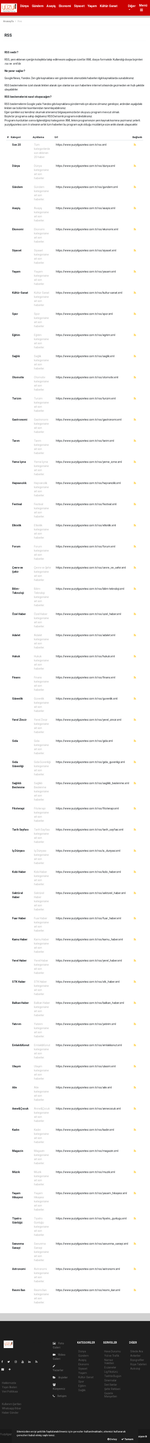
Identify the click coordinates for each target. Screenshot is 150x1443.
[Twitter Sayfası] (10, 1361)
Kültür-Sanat (108, 6)
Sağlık (82, 1390)
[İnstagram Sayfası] (17, 1361)
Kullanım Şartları (11, 1404)
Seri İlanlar (110, 1384)
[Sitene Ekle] (11, 1369)
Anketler (135, 1355)
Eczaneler (110, 1367)
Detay (113, 1439)
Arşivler (63, 1377)
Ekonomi (65, 6)
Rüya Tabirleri (138, 1364)
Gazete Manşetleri (110, 1395)
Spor (81, 1381)
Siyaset (79, 6)
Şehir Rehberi (112, 1389)
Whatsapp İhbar (11, 1408)
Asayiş (51, 6)
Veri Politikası (10, 1391)
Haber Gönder (10, 1412)
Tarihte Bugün (112, 1376)
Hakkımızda (9, 1382)
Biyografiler (137, 1360)
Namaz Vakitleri (109, 1361)
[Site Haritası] (4, 1369)
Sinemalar (110, 1380)
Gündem (38, 6)
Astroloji (135, 1368)
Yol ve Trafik (111, 1355)
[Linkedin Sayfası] (31, 1361)
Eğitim (82, 1385)
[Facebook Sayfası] (3, 1361)
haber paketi (7, 1438)
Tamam (128, 1439)
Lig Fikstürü (111, 1371)
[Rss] (38, 1361)
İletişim (62, 1396)
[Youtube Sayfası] (24, 1361)
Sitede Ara (136, 1351)
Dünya (24, 6)
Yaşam (92, 6)
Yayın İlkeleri (9, 1387)
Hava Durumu (112, 1351)
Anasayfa (8, 21)
